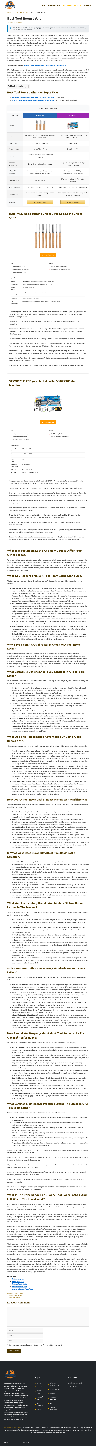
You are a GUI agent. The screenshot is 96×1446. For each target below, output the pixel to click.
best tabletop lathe (14, 1297)
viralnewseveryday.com (12, 1427)
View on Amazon (48, 255)
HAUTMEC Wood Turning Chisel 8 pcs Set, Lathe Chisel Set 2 (33, 98)
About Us (39, 1387)
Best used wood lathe (19, 1286)
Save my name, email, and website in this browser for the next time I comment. (35, 1345)
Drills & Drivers (54, 5)
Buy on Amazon (41, 202)
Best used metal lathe (19, 1284)
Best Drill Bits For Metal (74, 1383)
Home (43, 5)
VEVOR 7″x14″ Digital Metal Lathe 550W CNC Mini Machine (45, 65)
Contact (39, 1409)
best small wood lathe (15, 1295)
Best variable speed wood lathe (22, 1289)
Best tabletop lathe (18, 1279)
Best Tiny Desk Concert (74, 1387)
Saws (51, 1403)
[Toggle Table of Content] (26, 86)
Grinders (87, 5)
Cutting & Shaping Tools (72, 5)
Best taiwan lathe (18, 1281)
